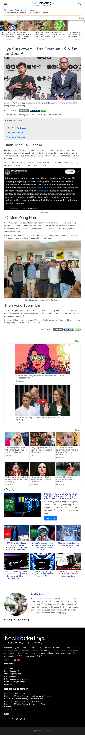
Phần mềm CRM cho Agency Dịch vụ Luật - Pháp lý (25, 704)
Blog (17, 10)
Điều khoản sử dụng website (16, 679)
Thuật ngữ (8, 668)
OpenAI (43, 110)
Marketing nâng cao (12, 674)
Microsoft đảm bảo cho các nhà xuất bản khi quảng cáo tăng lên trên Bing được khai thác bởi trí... (61, 496)
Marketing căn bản (12, 671)
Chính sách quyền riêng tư (15, 682)
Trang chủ (8, 10)
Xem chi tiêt (51, 518)
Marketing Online (11, 676)
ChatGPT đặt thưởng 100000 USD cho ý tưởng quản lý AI (42, 573)
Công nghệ (34, 10)
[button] (78, 123)
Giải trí (24, 10)
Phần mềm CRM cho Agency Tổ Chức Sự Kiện (23, 699)
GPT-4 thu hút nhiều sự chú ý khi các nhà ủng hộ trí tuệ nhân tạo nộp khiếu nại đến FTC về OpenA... (16, 546)
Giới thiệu (8, 684)
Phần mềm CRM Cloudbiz (15, 693)
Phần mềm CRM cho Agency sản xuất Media (22, 701)
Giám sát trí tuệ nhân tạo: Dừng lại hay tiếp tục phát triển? (68, 545)
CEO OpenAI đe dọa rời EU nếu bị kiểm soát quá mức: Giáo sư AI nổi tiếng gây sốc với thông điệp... (16, 574)
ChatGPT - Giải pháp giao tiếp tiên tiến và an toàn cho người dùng (68, 573)
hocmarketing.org (43, 730)
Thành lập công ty (11, 709)
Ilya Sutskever (34, 110)
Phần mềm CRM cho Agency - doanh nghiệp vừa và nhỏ (27, 696)
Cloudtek (8, 707)
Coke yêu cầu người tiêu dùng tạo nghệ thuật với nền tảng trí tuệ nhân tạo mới (42, 546)
